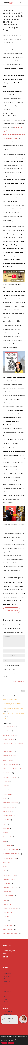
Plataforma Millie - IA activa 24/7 (12, 962)
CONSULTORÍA (7, 773)
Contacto (6, 1001)
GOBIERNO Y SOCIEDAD (10, 803)
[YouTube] (7, 957)
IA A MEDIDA (7, 811)
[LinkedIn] (4, 957)
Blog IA (5, 996)
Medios (5, 824)
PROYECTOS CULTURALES (11, 854)
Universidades (7, 973)
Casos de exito (7, 760)
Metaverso (6, 828)
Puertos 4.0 (6, 862)
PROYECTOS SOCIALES (10, 858)
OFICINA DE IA (7, 845)
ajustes (12, 1040)
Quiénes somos (7, 991)
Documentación (8, 1011)
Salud (4, 871)
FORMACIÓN (7, 794)
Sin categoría (7, 891)
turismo (5, 921)
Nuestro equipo (7, 837)
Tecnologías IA (13, 42)
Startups (5, 900)
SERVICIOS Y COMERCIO (10, 887)
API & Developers (8, 1014)
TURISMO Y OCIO (8, 925)
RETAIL (5, 866)
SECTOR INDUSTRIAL (9, 875)
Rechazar (11, 1042)
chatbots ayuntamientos (10, 764)
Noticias (11, 39)
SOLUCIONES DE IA (9, 896)
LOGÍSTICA (6, 820)
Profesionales (7, 981)
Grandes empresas (8, 807)
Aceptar (4, 1042)
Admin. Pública (7, 976)
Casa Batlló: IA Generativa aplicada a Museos (13, 718)
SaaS (5, 971)
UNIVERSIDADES (8, 929)
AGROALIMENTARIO (9, 726)
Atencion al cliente (8, 739)
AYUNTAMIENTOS (8, 751)
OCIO (4, 841)
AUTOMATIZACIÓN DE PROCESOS (13, 744)
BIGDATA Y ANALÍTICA (10, 756)
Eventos (5, 786)
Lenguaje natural (8, 815)
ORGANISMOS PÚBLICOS (10, 849)
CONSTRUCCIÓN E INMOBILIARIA (13, 768)
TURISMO (6, 916)
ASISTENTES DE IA (16, 35)
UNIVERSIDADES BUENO (10, 933)
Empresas (5, 39)
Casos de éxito (7, 994)
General (5, 798)
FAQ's (4, 790)
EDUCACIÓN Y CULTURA (10, 777)
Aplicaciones (7, 731)
